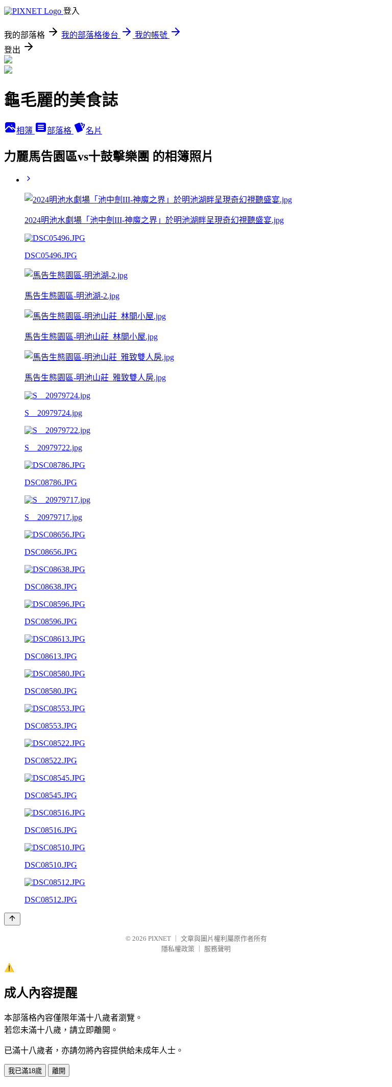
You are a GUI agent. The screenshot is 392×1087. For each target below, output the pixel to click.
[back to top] (12, 919)
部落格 (60, 130)
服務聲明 (217, 949)
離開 (58, 1071)
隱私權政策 (177, 949)
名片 (94, 130)
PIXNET (159, 938)
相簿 (25, 130)
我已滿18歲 (25, 1071)
